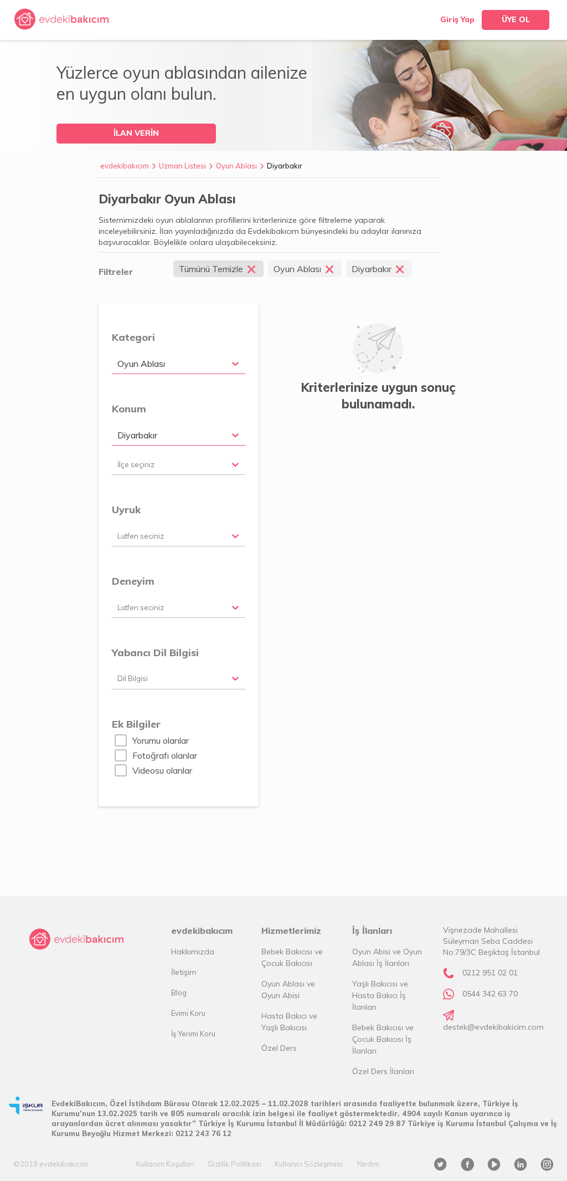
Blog (179, 992)
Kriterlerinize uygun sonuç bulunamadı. (378, 396)
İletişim (184, 972)
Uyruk (126, 509)
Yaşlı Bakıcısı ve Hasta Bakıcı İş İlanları (380, 995)
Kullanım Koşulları (165, 1163)
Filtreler (116, 271)
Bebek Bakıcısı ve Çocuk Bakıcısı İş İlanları (383, 1039)
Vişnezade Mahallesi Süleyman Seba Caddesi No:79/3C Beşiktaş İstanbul (491, 941)
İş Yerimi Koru (193, 1033)
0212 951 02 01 (490, 973)
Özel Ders (279, 1048)
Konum (129, 408)
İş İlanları (372, 930)
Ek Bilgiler (136, 724)
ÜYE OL (516, 19)
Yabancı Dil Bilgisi (155, 652)
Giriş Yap (457, 19)
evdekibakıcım (124, 165)
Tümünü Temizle (211, 268)
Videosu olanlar (162, 770)
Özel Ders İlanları (383, 1071)
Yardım (367, 1163)
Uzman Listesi (182, 165)
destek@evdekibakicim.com (493, 1027)
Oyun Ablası (236, 165)
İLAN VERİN (136, 133)
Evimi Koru (188, 1013)
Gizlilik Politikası (234, 1163)
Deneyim (133, 581)
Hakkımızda (192, 952)
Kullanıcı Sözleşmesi (309, 1163)
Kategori (133, 337)
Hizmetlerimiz (291, 930)
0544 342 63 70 (490, 994)
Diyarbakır (284, 165)
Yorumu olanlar (160, 740)
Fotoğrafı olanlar (164, 755)
